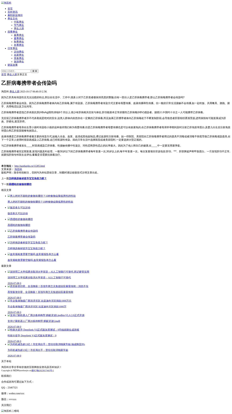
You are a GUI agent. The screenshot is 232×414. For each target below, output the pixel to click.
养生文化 (13, 18)
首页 (10, 8)
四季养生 (13, 31)
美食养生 (19, 58)
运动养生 (19, 51)
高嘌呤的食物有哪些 (20, 184)
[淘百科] (6, 2)
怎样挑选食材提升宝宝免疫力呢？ (28, 178)
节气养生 (19, 25)
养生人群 (19, 28)
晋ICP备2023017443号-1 (43, 370)
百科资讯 (13, 12)
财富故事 (13, 65)
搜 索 (34, 71)
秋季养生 (19, 41)
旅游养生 (19, 61)
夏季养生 (19, 38)
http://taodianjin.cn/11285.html (30, 166)
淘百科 (18, 169)
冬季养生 (19, 45)
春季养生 (19, 35)
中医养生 (19, 21)
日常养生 (13, 48)
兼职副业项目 (15, 15)
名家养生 (19, 55)
